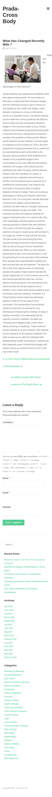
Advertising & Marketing (14, 671)
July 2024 (8, 613)
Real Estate (9, 733)
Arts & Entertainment (13, 674)
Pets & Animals (10, 729)
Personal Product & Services (16, 725)
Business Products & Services (16, 682)
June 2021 (8, 628)
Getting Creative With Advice (27, 377)
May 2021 (8, 631)
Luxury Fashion (10, 722)
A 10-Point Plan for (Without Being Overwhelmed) (26, 358)
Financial (8, 696)
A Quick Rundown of (12, 366)
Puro (26, 788)
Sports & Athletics (11, 743)
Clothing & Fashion (12, 685)
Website (7, 507)
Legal (6, 718)
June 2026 (8, 610)
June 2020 (8, 646)
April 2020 (8, 653)
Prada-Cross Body (10, 15)
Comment (8, 422)
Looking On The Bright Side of (25, 384)
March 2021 (9, 635)
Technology (9, 747)
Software (8, 740)
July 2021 (8, 624)
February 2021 (10, 639)
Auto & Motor (9, 678)
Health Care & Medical (13, 707)
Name (6, 478)
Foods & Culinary (11, 700)
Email (6, 492)
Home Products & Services (15, 711)
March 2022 (9, 617)
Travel (6, 751)
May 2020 (8, 650)
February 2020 (10, 657)
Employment (9, 689)
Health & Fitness (11, 703)
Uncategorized (10, 754)
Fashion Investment (12, 693)
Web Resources (11, 758)
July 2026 (8, 606)
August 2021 (9, 620)
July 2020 (8, 642)
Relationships (10, 736)
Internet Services (11, 714)
